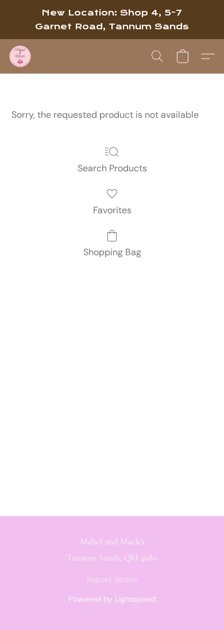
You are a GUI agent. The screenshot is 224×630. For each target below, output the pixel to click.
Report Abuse (112, 579)
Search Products (112, 168)
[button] (20, 56)
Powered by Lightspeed (112, 599)
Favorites (112, 210)
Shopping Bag (112, 252)
